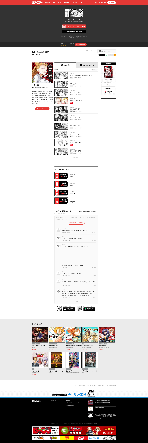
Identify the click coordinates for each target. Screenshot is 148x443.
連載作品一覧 (82, 385)
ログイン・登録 (100, 2)
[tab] (65, 65)
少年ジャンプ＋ (37, 2)
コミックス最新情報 (111, 385)
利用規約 (68, 400)
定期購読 (111, 2)
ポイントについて (74, 37)
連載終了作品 (101, 385)
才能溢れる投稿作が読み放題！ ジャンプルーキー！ (74, 393)
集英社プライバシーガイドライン (73, 403)
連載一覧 (47, 2)
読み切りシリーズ (92, 385)
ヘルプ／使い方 (52, 400)
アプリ (59, 2)
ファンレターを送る (42, 108)
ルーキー (75, 2)
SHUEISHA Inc (53, 423)
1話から (95, 69)
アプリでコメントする (76, 223)
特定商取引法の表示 (70, 405)
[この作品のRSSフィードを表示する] (115, 55)
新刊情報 (66, 2)
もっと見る (75, 157)
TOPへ (75, 385)
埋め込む (111, 54)
